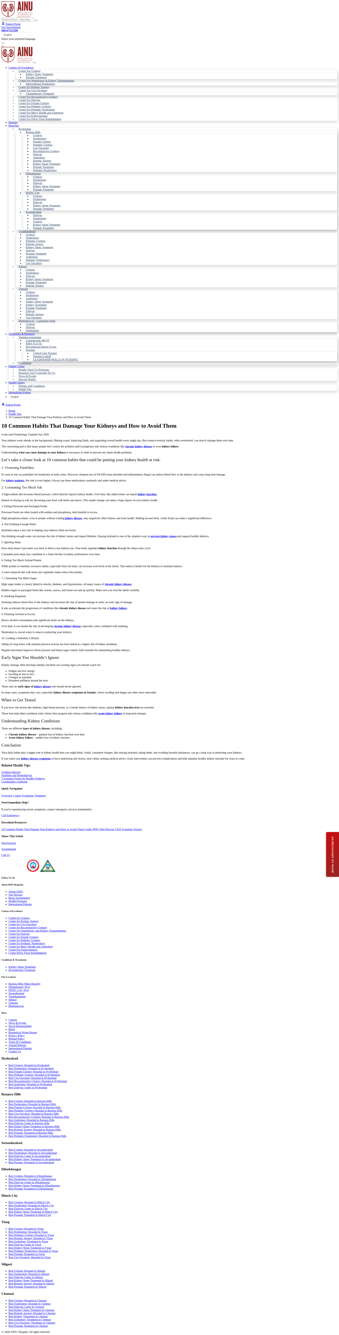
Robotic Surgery (42, 160)
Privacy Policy (16, 1035)
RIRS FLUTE (34, 343)
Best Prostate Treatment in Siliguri (27, 1286)
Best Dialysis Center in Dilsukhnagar (29, 1182)
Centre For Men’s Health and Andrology (41, 112)
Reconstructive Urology (46, 151)
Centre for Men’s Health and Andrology (30, 946)
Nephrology (39, 138)
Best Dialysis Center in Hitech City (28, 1208)
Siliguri (12, 999)
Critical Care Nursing (45, 353)
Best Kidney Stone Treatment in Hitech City (33, 1211)
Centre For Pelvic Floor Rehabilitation (40, 119)
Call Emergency (10, 815)
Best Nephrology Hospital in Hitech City (31, 1205)
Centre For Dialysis (29, 100)
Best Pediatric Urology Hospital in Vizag (31, 1235)
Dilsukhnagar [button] (33, 173)
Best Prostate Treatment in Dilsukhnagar (30, 1188)
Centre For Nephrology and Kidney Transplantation (37, 930)
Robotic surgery (35, 244)
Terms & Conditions (19, 1041)
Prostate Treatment (36, 77)
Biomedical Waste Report (22, 1032)
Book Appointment (19, 897)
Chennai (13, 1002)
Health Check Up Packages (34, 369)
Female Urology (42, 141)
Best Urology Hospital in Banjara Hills (30, 1101)
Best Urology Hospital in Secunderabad (30, 1149)
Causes (17, 795)
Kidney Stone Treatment (39, 74)
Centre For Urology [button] (30, 70)
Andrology (39, 157)
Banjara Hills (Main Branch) (24, 983)
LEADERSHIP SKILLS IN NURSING (55, 359)
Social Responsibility (20, 1026)
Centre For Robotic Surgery (34, 87)
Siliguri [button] (23, 266)
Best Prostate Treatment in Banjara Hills (30, 1132)
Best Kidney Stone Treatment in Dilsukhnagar (34, 1185)
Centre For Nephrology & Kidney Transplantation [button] (46, 80)
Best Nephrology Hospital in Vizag (28, 1231)
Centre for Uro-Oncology (22, 924)
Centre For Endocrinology (33, 115)
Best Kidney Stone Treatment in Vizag (29, 1247)
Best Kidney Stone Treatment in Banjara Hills (34, 1126)
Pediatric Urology (43, 144)
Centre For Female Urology (34, 103)
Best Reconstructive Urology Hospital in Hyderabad (37, 1081)
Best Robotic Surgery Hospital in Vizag (30, 1238)
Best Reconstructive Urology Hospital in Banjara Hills (38, 1116)
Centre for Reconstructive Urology (27, 927)
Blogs (11, 1029)
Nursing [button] (30, 349)
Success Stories (27, 379)
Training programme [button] (30, 337)
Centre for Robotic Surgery (23, 921)
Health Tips (25, 389)
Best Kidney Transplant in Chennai (28, 1316)
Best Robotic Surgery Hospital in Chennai (31, 1313)
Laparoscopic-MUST (38, 340)
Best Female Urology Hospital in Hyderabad (33, 1071)
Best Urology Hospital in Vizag (26, 1228)
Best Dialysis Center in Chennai (26, 1306)
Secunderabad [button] (33, 212)
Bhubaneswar (16, 1006)
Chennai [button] (23, 288)
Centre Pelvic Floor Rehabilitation (27, 952)
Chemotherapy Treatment (40, 93)
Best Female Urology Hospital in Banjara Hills (34, 1107)
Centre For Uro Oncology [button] (33, 90)
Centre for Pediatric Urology (24, 940)
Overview (7, 795)
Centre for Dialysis (18, 933)
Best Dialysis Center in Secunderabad (29, 1156)
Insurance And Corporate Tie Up (37, 372)
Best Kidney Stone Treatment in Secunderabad (34, 1159)
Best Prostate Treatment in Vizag (26, 1254)
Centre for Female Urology (23, 937)
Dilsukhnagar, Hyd (19, 986)
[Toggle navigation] (2, 43)
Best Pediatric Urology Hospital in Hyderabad (34, 1074)
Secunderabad (16, 993)
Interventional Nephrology (40, 83)
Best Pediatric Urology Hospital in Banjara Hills (35, 1110)
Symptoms (28, 795)
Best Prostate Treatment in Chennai (28, 1325)
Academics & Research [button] (21, 333)
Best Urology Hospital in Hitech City (29, 1202)
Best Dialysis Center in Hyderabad (27, 1087)
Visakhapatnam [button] (27, 231)
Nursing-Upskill (42, 356)
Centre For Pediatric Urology (35, 106)
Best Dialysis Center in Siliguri (25, 1277)
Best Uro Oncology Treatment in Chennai (31, 1322)
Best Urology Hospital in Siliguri (26, 1270)
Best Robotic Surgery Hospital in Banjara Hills (34, 1129)
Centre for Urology (19, 918)
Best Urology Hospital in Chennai (27, 1300)
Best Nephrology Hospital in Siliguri (28, 1274)
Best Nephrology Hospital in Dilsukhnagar (32, 1179)
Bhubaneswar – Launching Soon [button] (37, 320)
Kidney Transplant (36, 304)
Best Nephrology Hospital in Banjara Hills (32, 1104)
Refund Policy (16, 1038)
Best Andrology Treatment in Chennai (29, 1319)
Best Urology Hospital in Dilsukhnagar (30, 1176)
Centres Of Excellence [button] (21, 67)
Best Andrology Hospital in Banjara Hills (31, 1120)
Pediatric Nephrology (45, 170)
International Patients (20, 904)
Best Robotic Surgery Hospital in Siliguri (31, 1283)
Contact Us (14, 1051)
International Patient (19, 392)
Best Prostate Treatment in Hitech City (29, 1214)
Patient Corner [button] (16, 366)
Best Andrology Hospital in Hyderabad (30, 1084)
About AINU (15, 891)
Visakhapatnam (17, 996)
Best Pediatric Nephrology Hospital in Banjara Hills (37, 1135)
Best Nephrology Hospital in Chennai (29, 1303)
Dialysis (37, 154)
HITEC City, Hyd (18, 990)
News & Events (27, 376)
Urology (37, 135)
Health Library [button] (16, 382)
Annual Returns (17, 1045)
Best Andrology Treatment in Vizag (28, 1241)
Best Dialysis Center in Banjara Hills (28, 1123)
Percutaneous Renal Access (41, 346)
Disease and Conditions (32, 385)
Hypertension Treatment (21, 970)
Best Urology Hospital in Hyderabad (28, 1065)
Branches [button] (13, 125)
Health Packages (17, 901)
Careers (12, 1019)
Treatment (40, 795)
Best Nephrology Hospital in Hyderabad (30, 1068)
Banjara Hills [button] (33, 132)
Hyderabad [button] (25, 129)
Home (11, 410)
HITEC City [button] (33, 192)
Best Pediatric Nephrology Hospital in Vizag (33, 1250)
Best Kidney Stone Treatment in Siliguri (30, 1280)
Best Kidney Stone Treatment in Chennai (31, 1310)
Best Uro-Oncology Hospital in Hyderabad (32, 1077)
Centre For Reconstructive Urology (38, 96)
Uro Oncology (41, 148)
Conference (25, 363)
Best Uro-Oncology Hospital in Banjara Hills (33, 1113)
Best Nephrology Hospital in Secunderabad (32, 1152)
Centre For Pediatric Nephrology (37, 109)
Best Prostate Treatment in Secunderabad (31, 1162)
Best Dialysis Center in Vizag (24, 1244)
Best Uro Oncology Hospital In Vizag (29, 1257)
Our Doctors (15, 894)
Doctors (12, 122)
